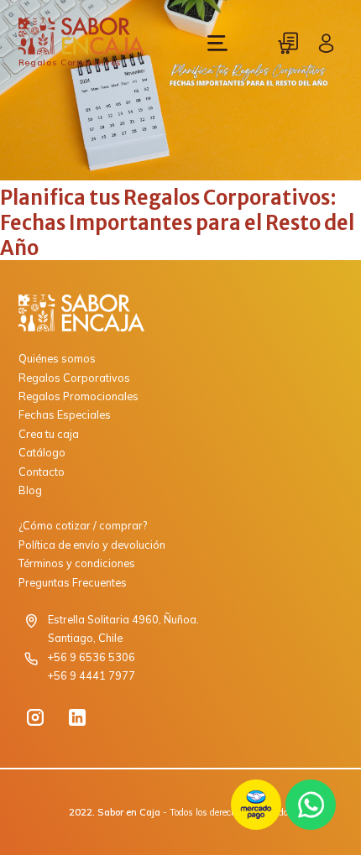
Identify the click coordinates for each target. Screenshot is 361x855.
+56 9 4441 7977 (91, 675)
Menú (217, 43)
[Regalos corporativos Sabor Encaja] (180, 313)
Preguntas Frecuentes (72, 582)
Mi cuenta (326, 43)
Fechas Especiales (64, 414)
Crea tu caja (48, 434)
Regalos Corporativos (74, 377)
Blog (30, 490)
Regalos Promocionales (78, 396)
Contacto (41, 471)
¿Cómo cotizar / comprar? (82, 525)
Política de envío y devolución (91, 544)
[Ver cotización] (289, 43)
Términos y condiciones (76, 563)
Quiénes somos (57, 358)
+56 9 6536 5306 (91, 657)
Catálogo (41, 452)
